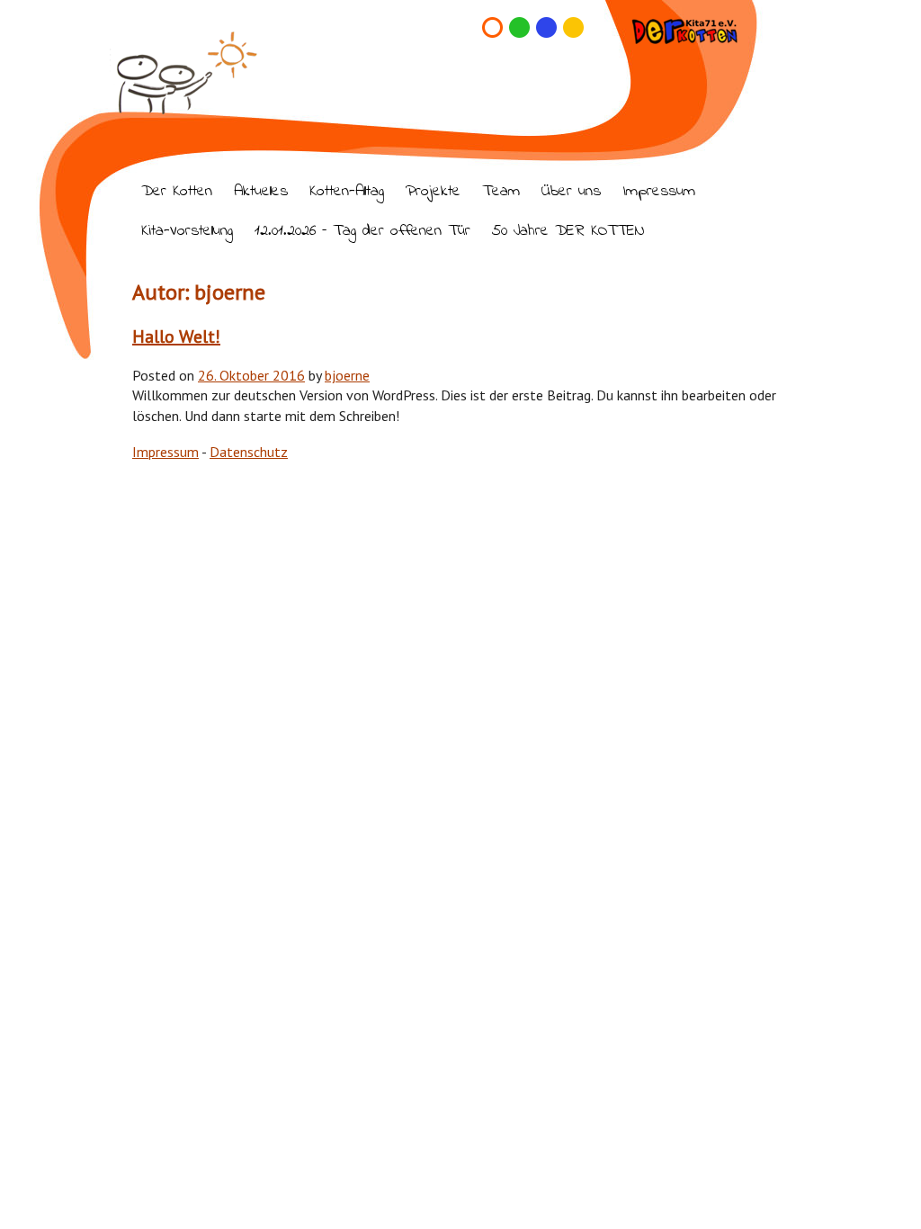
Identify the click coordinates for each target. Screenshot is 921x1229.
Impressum (658, 192)
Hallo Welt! (176, 336)
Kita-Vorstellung (187, 231)
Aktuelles (261, 192)
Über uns (571, 192)
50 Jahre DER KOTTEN (568, 231)
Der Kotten (176, 192)
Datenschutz (249, 452)
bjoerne (347, 375)
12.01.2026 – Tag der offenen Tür (362, 231)
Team (501, 192)
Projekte (433, 192)
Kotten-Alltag (346, 192)
